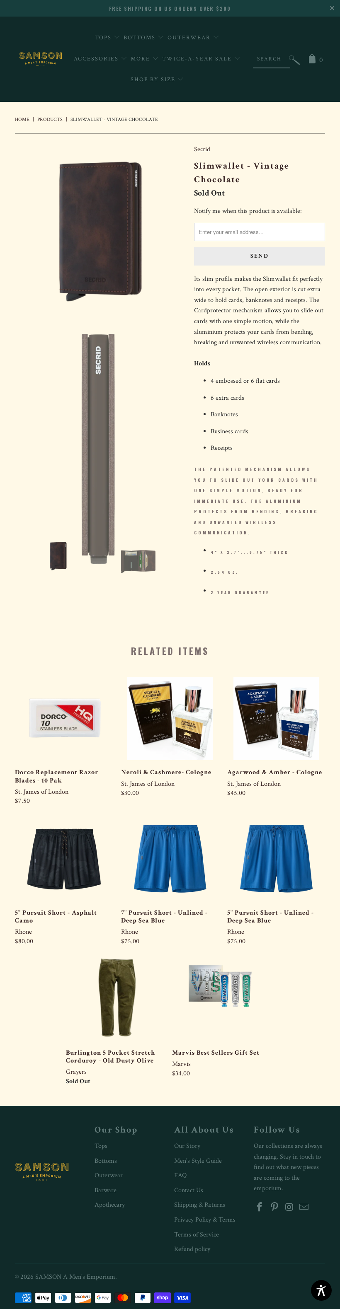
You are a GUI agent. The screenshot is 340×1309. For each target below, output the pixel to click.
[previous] (24, 231)
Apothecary (110, 1204)
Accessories (97, 59)
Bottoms (141, 37)
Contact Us (188, 1190)
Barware (106, 1190)
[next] (177, 231)
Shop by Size (154, 79)
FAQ (180, 1175)
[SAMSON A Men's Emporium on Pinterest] (275, 1207)
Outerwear (190, 37)
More (141, 59)
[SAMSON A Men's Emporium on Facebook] (260, 1207)
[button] (294, 62)
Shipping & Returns (199, 1204)
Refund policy (192, 1249)
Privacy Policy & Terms (205, 1219)
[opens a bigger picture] (100, 231)
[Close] (332, 7)
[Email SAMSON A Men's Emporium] (304, 1207)
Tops (104, 37)
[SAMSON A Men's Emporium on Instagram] (289, 1207)
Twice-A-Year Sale (198, 59)
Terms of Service (196, 1234)
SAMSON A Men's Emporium (75, 1277)
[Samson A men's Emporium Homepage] (40, 59)
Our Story (187, 1146)
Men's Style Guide (198, 1161)
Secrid (202, 149)
